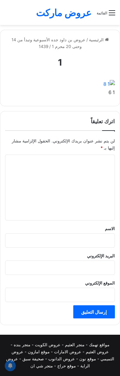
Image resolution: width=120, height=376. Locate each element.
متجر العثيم (74, 344)
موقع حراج (66, 365)
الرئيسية (97, 39)
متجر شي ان (41, 365)
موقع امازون (39, 351)
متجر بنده (22, 344)
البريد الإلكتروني (101, 255)
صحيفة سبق (33, 358)
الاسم (110, 228)
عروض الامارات (67, 351)
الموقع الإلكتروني (100, 282)
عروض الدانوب (61, 358)
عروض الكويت (47, 344)
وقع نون (86, 358)
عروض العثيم (97, 351)
